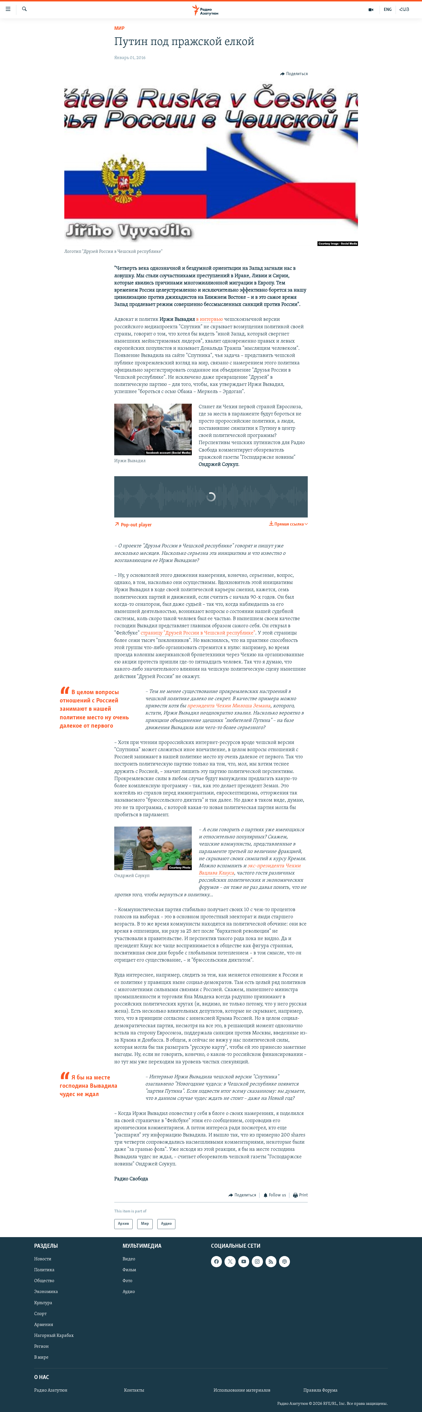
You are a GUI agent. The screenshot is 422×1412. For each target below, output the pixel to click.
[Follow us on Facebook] (216, 1261)
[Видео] (371, 10)
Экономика (46, 1292)
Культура (43, 1302)
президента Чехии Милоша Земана (228, 706)
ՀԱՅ (404, 9)
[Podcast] (284, 1261)
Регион (41, 1346)
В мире (41, 1357)
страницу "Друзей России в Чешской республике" (198, 633)
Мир (119, 28)
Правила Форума (320, 1390)
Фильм (129, 1270)
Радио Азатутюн (50, 1390)
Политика (44, 1270)
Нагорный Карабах (53, 1335)
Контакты (134, 1390)
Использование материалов (242, 1390)
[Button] (294, 74)
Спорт (40, 1313)
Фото (127, 1281)
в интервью (209, 319)
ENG (388, 9)
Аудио (129, 1292)
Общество (44, 1281)
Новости (42, 1259)
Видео (129, 1259)
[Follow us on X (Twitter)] (229, 1261)
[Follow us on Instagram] (257, 1261)
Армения (43, 1324)
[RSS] (271, 1261)
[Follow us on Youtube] (243, 1261)
